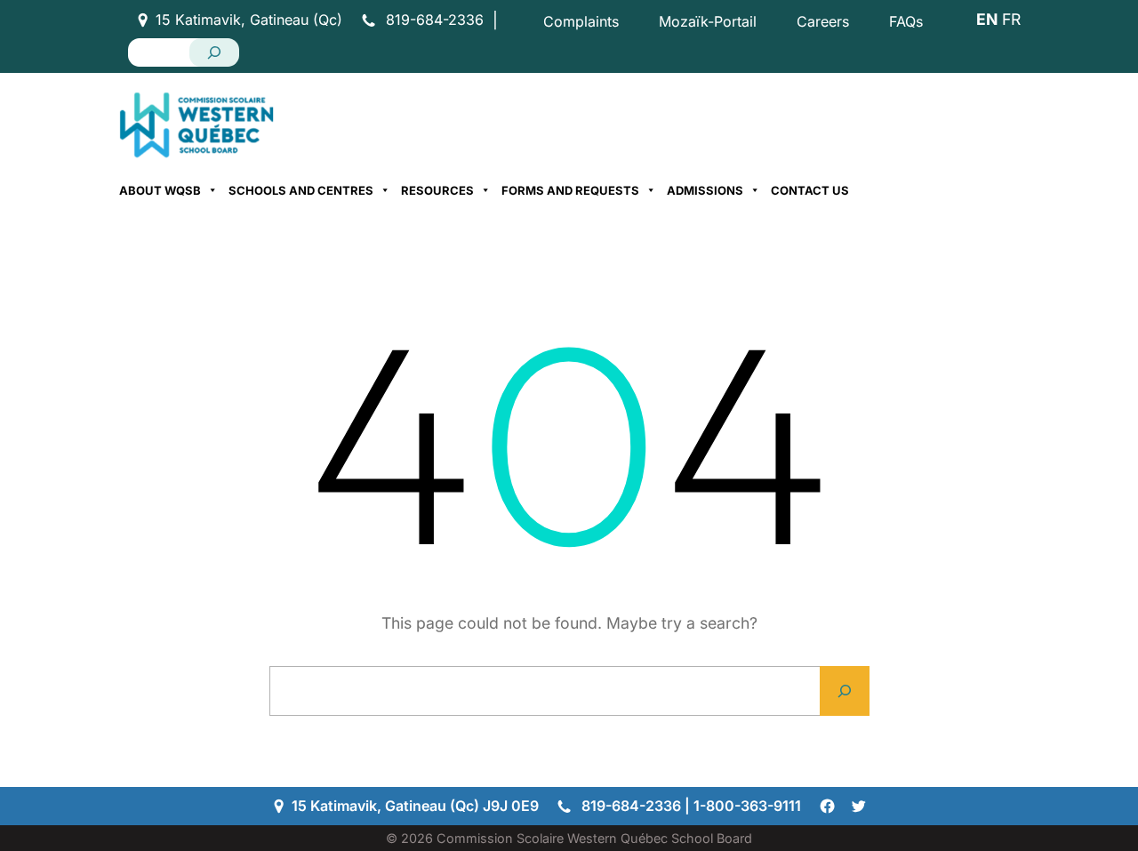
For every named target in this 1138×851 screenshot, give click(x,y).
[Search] (214, 52)
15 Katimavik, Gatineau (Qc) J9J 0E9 (415, 806)
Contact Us (810, 190)
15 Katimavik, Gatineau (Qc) (249, 19)
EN (987, 19)
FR (1011, 19)
